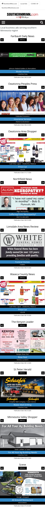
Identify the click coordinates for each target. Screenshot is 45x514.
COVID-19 (34, 4)
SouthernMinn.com (10, 4)
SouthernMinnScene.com (10, 8)
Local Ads (24, 4)
